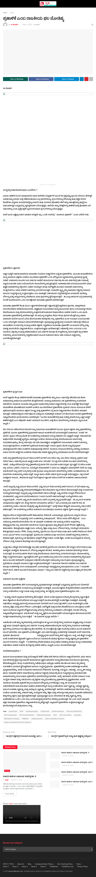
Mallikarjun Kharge (11, 719)
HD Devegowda (10, 715)
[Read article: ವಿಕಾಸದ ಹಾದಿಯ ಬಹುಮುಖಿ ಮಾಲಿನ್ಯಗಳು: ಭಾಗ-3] (55, 764)
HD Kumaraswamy (27, 715)
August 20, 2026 (67, 765)
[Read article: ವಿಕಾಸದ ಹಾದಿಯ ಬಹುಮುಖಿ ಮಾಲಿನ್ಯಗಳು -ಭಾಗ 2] (55, 774)
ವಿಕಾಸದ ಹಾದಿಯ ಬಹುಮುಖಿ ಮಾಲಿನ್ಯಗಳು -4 (75, 753)
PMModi (25, 719)
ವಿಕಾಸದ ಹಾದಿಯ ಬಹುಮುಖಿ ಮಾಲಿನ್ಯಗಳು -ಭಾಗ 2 (76, 772)
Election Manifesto (74, 711)
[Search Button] (92, 4)
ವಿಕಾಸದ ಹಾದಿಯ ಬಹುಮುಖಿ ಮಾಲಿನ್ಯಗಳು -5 (19, 776)
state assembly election (54, 719)
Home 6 (43, 866)
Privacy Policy (82, 866)
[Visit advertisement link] (48, 137)
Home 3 (15, 866)
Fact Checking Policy (65, 864)
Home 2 (6, 866)
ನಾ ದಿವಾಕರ (14, 24)
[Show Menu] (4, 4)
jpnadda (77, 715)
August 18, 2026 (67, 785)
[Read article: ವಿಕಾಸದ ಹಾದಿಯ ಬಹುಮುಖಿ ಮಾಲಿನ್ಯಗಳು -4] (55, 755)
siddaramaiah (37, 719)
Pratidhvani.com (68, 866)
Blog (29, 864)
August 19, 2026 (67, 775)
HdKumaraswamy (44, 715)
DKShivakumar (58, 711)
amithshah (13, 711)
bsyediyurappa (32, 711)
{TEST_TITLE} (8, 864)
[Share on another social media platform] (91, 79)
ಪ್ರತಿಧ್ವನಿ (7, 780)
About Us (20, 864)
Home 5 (34, 866)
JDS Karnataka (66, 715)
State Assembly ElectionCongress (17, 722)
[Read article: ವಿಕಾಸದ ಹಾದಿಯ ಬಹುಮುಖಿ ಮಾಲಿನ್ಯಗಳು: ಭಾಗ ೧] (55, 784)
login (11, 803)
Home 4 (24, 866)
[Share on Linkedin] (82, 79)
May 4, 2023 (27, 24)
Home (5, 13)
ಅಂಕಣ (12, 13)
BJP (21, 711)
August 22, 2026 (67, 755)
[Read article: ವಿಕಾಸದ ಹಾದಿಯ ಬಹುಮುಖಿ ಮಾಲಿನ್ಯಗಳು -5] (24, 762)
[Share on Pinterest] (86, 79)
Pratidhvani (54, 866)
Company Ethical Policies (44, 864)
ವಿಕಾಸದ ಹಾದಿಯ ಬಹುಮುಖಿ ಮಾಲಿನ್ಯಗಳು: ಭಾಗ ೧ (77, 782)
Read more (11, 794)
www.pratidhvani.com (15, 871)
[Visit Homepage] (48, 3)
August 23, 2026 (16, 780)
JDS (55, 715)
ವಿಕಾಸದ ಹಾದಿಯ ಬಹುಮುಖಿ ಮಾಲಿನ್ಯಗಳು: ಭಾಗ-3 (76, 762)
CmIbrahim (45, 711)
